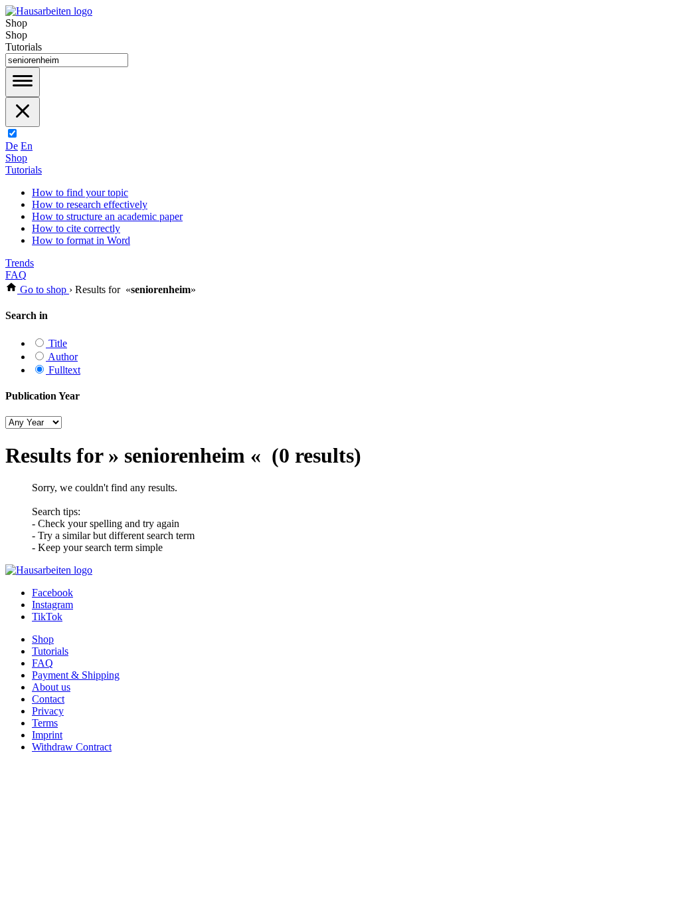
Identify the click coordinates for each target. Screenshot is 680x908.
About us (51, 687)
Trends (19, 263)
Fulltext (63, 370)
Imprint (47, 734)
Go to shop (43, 289)
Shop (16, 158)
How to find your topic (80, 192)
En (27, 146)
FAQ (16, 275)
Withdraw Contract (72, 746)
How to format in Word (81, 240)
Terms (45, 723)
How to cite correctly (76, 228)
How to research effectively (89, 204)
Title (56, 343)
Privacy (48, 711)
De (11, 146)
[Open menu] (22, 82)
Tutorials (23, 169)
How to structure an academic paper (107, 216)
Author (62, 356)
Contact (48, 699)
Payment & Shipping (76, 675)
